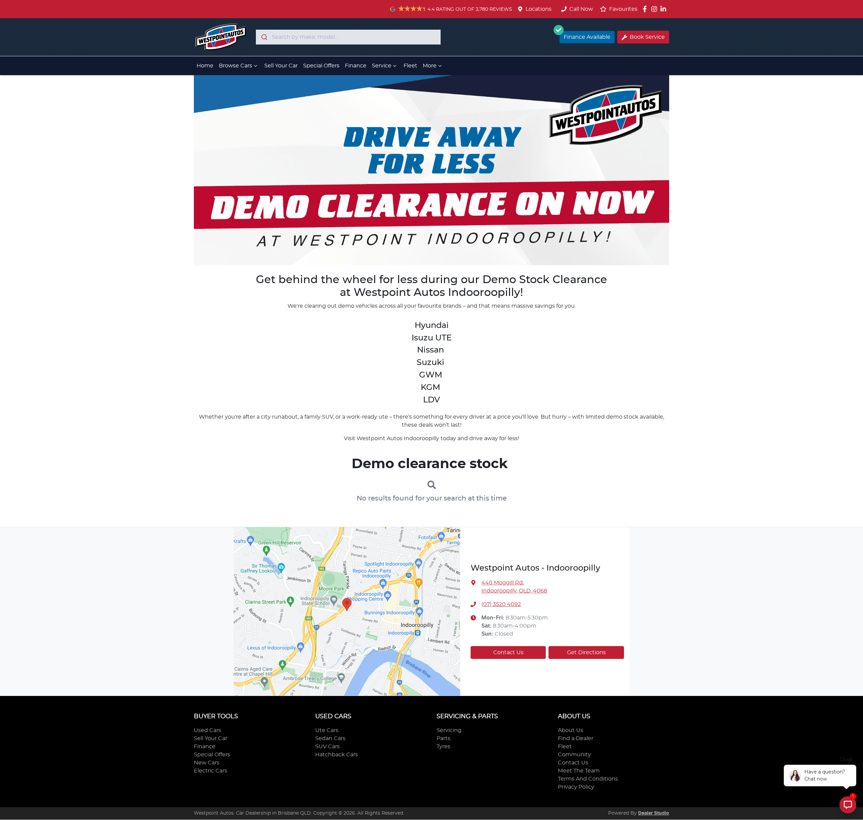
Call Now (581, 9)
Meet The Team (579, 770)
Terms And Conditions (588, 779)
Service (381, 65)
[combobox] (348, 37)
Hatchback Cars (336, 754)
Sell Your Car (281, 65)
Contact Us (508, 652)
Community (574, 754)
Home (205, 65)
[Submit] (264, 37)
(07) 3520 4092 (501, 604)
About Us (570, 730)
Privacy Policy (576, 787)
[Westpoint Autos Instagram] (655, 9)
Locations (539, 9)
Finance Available (587, 37)
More (430, 65)
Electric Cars (210, 770)
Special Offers (321, 65)
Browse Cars (235, 65)
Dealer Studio (653, 813)
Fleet (410, 65)
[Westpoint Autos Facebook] (646, 9)
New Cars (206, 762)
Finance (355, 65)
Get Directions (586, 652)
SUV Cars (327, 746)
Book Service (647, 37)
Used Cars (207, 730)
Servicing (449, 730)
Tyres (443, 746)
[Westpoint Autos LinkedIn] (664, 9)
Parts (443, 738)
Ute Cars (326, 730)
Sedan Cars (330, 738)
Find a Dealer (575, 738)
